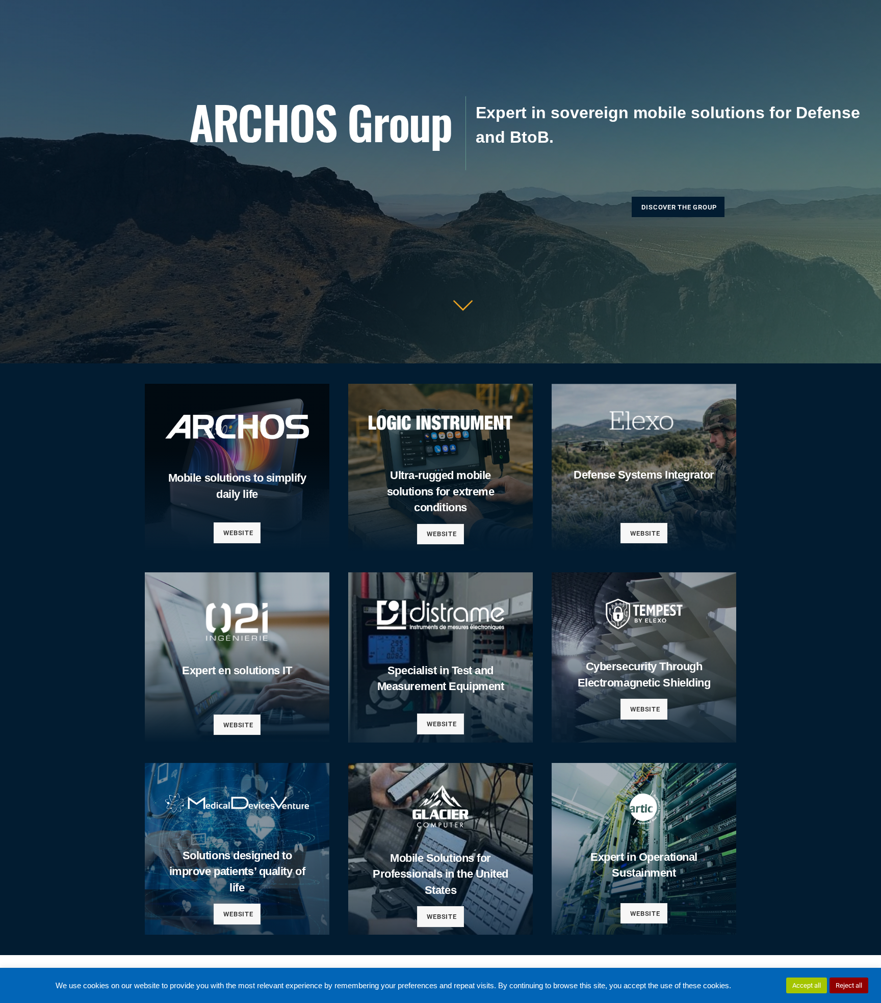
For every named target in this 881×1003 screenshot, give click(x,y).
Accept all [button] (806, 985)
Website (238, 533)
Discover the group (679, 207)
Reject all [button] (849, 985)
